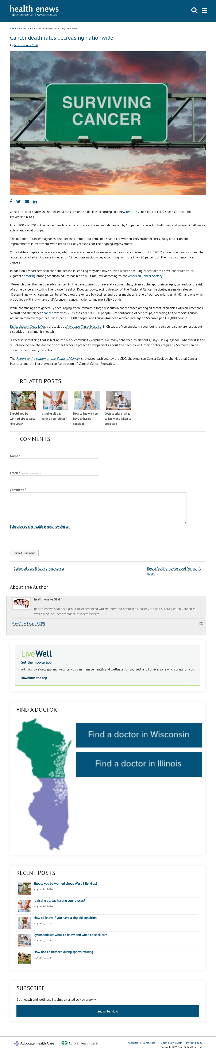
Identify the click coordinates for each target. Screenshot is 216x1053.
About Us (133, 1042)
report (130, 212)
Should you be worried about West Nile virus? (22, 419)
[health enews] (34, 11)
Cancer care (25, 28)
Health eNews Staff (170, 1042)
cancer (48, 313)
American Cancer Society (145, 276)
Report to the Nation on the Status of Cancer (48, 358)
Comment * (18, 490)
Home (13, 28)
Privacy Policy (194, 1042)
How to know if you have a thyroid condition (85, 419)
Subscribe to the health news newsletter (40, 526)
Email (25, 473)
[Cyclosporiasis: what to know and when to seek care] (118, 400)
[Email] (201, 622)
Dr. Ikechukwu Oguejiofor (27, 326)
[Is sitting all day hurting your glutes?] (55, 400)
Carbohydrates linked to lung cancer (39, 568)
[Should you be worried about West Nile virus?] (23, 400)
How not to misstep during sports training (63, 952)
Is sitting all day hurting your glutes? (59, 901)
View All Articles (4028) (28, 623)
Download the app (34, 678)
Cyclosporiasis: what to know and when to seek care (118, 419)
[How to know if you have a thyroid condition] (87, 400)
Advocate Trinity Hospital (84, 326)
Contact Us (149, 1042)
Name (15, 456)
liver (47, 252)
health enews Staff (26, 45)
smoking (30, 276)
